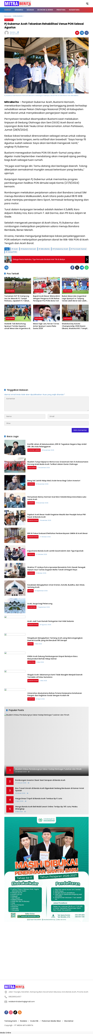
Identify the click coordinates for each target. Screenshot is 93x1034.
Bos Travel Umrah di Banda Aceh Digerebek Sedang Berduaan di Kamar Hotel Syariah (49, 789)
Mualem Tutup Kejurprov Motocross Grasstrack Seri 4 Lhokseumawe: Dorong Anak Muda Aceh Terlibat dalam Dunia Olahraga (57, 463)
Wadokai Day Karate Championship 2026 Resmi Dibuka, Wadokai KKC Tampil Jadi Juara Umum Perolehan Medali (74, 326)
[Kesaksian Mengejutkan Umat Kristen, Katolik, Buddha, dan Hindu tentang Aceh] (14, 588)
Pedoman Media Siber (51, 1021)
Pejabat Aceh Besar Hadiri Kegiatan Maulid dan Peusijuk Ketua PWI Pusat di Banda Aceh (56, 515)
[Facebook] (72, 268)
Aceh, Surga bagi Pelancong (39, 603)
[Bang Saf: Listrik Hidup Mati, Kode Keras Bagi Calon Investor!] (14, 482)
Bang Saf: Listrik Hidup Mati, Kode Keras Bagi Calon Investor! (53, 480)
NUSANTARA (32, 607)
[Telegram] (82, 268)
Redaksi (13, 32)
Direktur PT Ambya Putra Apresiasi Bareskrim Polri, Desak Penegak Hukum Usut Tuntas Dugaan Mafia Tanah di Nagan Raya (56, 568)
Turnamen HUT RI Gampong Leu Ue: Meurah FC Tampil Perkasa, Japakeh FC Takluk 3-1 (16, 298)
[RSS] (20, 1012)
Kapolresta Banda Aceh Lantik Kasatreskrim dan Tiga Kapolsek (55, 551)
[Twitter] (77, 268)
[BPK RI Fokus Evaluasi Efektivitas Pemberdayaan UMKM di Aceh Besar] (14, 535)
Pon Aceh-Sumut (79, 249)
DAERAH (30, 591)
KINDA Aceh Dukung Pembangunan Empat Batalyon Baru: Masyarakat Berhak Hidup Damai (52, 657)
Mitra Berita (45, 249)
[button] (87, 3)
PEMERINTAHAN (33, 520)
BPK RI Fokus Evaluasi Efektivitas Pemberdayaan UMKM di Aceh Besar (57, 533)
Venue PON (12, 252)
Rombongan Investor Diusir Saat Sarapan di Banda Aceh (40, 780)
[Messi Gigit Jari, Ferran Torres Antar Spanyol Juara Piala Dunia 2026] (46, 313)
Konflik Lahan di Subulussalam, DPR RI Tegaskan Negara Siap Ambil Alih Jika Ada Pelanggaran (56, 445)
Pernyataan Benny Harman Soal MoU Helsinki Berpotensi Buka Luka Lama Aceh (56, 498)
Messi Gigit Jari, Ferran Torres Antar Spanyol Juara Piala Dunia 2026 (46, 326)
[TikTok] (15, 1012)
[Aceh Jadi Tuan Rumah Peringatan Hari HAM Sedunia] (14, 623)
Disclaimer (69, 1021)
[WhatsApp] (87, 268)
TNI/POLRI (31, 554)
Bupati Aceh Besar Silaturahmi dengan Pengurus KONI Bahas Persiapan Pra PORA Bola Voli (46, 298)
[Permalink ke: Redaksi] (7, 33)
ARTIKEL (30, 644)
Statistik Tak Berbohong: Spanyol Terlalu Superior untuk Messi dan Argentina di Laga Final (17, 326)
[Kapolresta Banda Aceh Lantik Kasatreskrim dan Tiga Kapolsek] (14, 553)
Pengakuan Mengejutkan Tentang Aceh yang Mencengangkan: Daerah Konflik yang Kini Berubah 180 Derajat (55, 639)
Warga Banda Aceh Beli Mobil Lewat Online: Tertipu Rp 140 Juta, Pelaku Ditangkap (46, 808)
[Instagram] (11, 1012)
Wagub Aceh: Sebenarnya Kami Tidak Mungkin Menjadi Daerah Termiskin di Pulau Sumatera (54, 675)
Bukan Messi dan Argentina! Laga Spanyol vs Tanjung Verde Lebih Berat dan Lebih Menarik (74, 298)
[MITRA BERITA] (17, 3)
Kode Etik (34, 1021)
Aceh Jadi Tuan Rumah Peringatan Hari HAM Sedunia (50, 621)
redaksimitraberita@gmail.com (21, 1001)
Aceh (16, 249)
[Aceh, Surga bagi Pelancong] (14, 605)
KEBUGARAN (9, 20)
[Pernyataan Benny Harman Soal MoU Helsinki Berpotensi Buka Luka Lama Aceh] (14, 500)
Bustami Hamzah (29, 249)
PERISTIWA (31, 662)
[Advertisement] (46, 359)
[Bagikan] (87, 33)
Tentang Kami (10, 1021)
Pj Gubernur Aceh (61, 249)
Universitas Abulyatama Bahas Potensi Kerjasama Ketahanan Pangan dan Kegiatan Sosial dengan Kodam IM (54, 694)
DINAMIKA (31, 484)
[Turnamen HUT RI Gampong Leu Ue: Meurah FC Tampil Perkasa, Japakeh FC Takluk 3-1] (17, 285)
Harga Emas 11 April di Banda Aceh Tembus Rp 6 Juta (38, 798)
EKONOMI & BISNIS (34, 450)
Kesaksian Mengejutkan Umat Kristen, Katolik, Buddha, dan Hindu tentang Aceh (56, 586)
